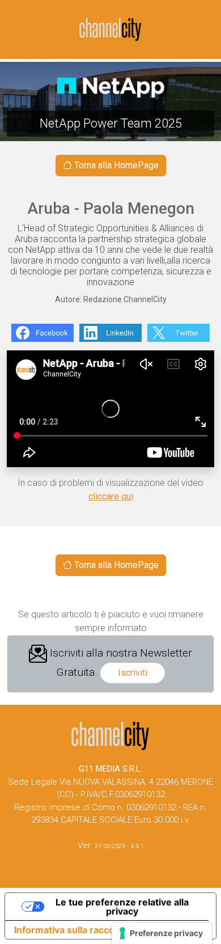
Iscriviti (132, 672)
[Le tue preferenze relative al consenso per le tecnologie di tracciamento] (162, 933)
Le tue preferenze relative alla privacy (122, 906)
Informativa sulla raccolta (69, 929)
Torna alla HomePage (115, 165)
